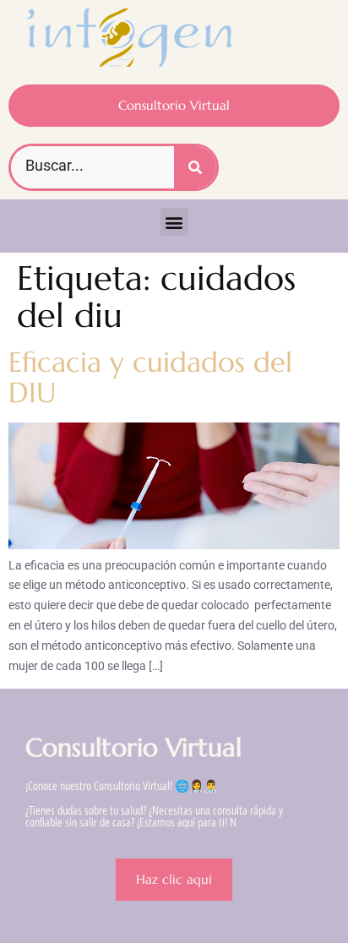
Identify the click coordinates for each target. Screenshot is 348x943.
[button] (174, 222)
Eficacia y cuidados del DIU (150, 377)
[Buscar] (195, 167)
